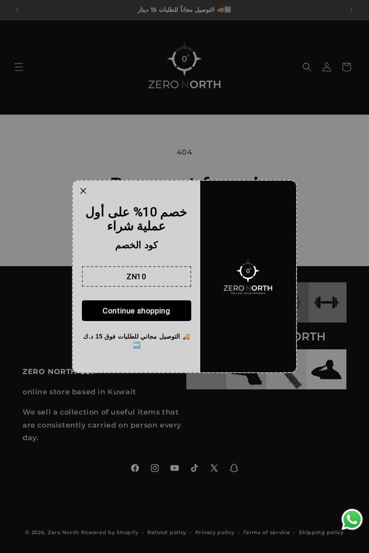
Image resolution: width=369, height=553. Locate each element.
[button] (136, 276)
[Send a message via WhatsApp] (352, 519)
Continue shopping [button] (136, 310)
